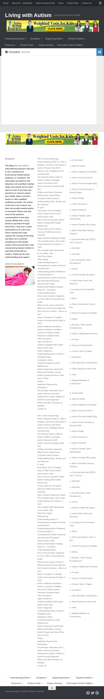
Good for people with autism (83, 275)
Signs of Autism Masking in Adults (51, 238)
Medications (42, 387)
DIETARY (76, 248)
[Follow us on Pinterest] (97, 693)
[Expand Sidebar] (99, 52)
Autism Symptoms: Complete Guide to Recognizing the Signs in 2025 (51, 320)
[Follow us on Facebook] (88, 693)
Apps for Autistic (78, 166)
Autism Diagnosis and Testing (84, 172)
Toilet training (42, 259)
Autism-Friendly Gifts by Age (84, 224)
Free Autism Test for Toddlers (70, 45)
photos (74, 319)
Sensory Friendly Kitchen (82, 345)
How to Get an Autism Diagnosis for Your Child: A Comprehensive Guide (50, 299)
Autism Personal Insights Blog (84, 183)
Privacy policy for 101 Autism (49, 229)
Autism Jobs (72, 3)
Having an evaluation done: (48, 336)
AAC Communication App (48, 159)
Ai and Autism (77, 160)
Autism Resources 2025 (47, 183)
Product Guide (26, 45)
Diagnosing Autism (53, 39)
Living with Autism (28, 15)
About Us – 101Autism (22, 3)
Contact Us (87, 3)
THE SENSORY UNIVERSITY (85, 363)
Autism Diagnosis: (45, 351)
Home (5, 3)
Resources (10, 45)
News (61, 3)
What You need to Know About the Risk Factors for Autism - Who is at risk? (51, 311)
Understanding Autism (15, 39)
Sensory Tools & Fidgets (82, 351)
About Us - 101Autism (46, 290)
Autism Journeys (46, 45)
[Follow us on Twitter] (92, 693)
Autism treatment (79, 210)
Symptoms (35, 39)
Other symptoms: (44, 339)
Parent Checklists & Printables (84, 313)
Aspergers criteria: (45, 360)
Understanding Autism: (46, 293)
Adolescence (42, 366)
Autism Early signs (45, 348)
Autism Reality (78, 198)
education (76, 254)
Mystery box (42, 226)
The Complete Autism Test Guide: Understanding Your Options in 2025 (51, 244)
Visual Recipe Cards (45, 284)
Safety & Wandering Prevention (85, 333)
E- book (40, 207)
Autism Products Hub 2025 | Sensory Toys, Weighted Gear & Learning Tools (50, 171)
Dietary (40, 381)
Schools (75, 339)
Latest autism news (45, 217)
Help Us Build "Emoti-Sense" (49, 214)
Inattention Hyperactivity (47, 384)
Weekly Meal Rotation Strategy (50, 287)
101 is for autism (21, 166)
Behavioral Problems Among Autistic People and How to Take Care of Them (50, 375)
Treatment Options (76, 39)
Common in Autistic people (48, 332)
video (74, 374)
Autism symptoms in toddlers (49, 329)
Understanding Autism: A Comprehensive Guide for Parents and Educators (51, 265)
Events (75, 269)
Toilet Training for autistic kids (84, 369)
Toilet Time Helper (44, 256)
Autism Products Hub (45, 3)
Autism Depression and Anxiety (50, 369)
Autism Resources (79, 204)
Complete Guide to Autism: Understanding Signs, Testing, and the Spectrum (51, 201)
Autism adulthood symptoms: (49, 326)
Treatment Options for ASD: (48, 363)
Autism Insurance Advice (82, 177)
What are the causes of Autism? (50, 305)
